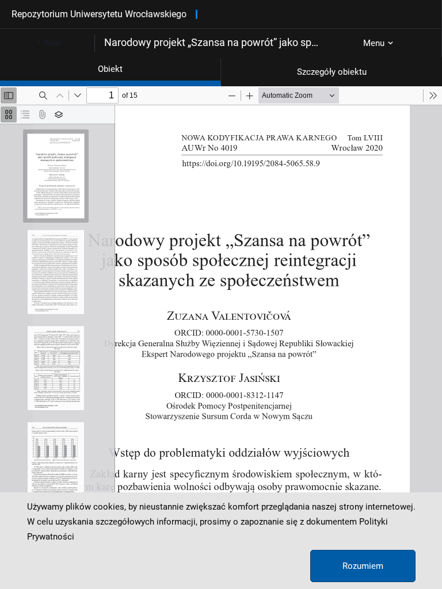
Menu (373, 43)
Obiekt (110, 69)
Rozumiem (362, 566)
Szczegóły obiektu (332, 72)
